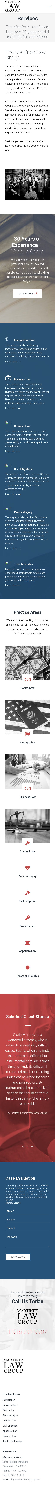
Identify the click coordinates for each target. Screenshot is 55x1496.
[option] (27, 1078)
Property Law (27, 926)
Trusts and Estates (27, 975)
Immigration (27, 742)
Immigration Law (24, 340)
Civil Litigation (23, 469)
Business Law (22, 379)
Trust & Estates (23, 564)
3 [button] (32, 1146)
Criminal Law (22, 426)
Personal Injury (23, 512)
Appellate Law (27, 951)
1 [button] (23, 1146)
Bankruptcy (27, 687)
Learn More (11, 361)
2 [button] (27, 1146)
